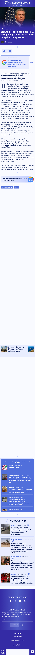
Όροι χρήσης (17, 633)
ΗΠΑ (2, 29)
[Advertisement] (17, 268)
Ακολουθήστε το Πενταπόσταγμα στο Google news (15, 179)
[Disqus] (17, 382)
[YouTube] (20, 601)
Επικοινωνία (18, 636)
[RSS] (24, 601)
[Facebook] (10, 601)
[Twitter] (15, 601)
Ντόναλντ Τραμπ (7, 187)
